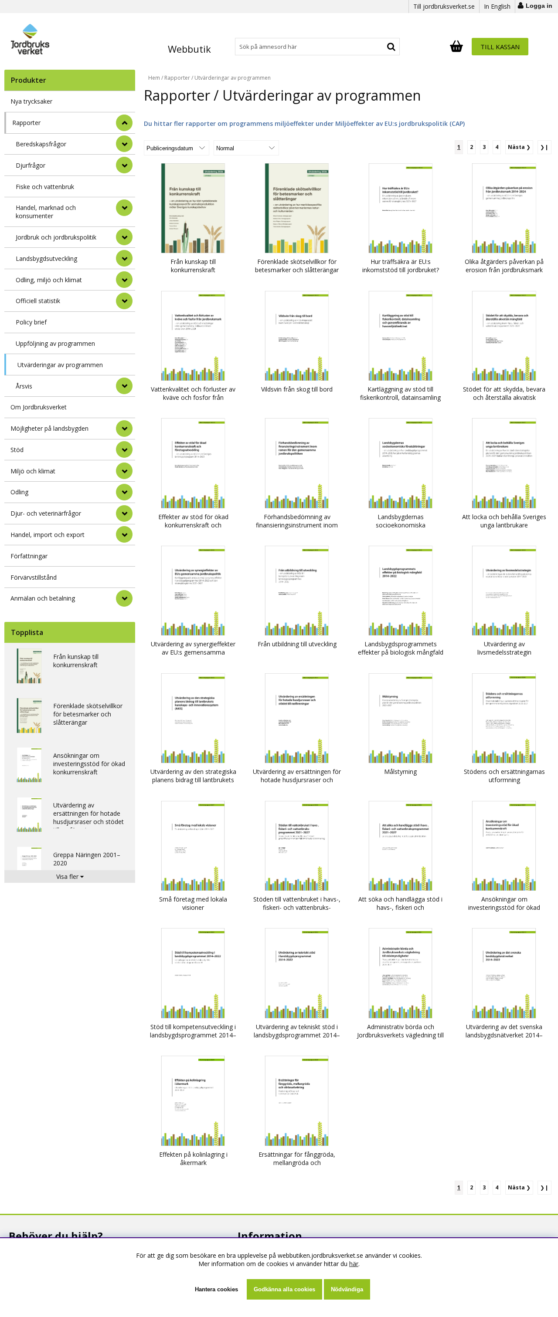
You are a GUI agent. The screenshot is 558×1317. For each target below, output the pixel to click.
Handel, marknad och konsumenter (46, 211)
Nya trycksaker (31, 101)
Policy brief (31, 322)
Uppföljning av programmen (55, 343)
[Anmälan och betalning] (124, 598)
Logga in (539, 5)
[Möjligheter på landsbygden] (124, 428)
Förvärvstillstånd (33, 577)
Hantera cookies (216, 1289)
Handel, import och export (47, 534)
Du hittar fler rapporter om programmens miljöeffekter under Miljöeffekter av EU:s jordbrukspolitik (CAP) (304, 123)
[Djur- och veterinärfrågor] (124, 513)
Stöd (17, 450)
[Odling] (124, 492)
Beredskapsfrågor (41, 144)
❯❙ (544, 147)
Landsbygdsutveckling (46, 258)
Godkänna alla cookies (284, 1289)
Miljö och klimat (32, 471)
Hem (154, 77)
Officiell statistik (38, 301)
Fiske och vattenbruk (45, 186)
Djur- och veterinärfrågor (45, 513)
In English (497, 6)
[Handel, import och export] (124, 534)
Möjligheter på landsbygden (49, 428)
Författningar (29, 556)
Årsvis (24, 386)
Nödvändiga (347, 1289)
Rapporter (26, 122)
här (353, 1264)
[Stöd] (124, 449)
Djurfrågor (30, 165)
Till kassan (500, 46)
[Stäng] (124, 123)
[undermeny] (124, 143)
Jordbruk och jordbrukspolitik (56, 237)
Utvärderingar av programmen (60, 365)
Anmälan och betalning (42, 598)
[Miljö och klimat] (124, 471)
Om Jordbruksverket (38, 407)
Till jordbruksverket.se (444, 6)
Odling (19, 492)
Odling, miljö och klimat (49, 280)
